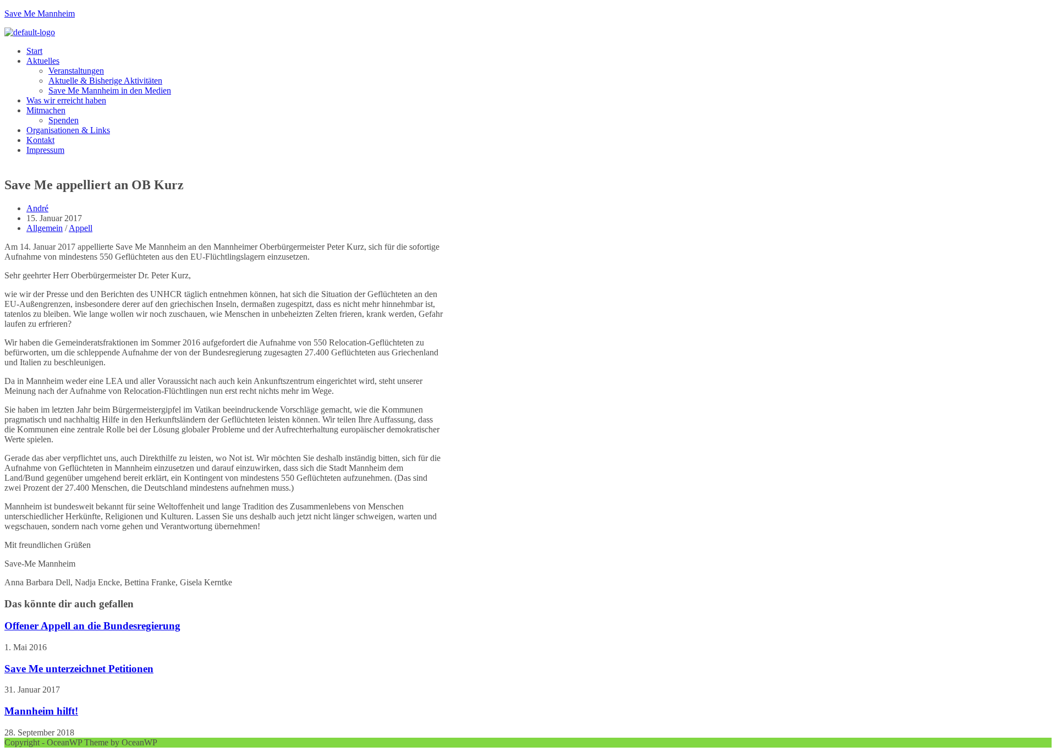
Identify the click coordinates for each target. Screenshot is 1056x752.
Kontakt (40, 140)
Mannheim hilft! (41, 711)
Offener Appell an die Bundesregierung (92, 626)
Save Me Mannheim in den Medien (109, 90)
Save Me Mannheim (39, 13)
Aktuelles (42, 60)
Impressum (45, 150)
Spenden (63, 120)
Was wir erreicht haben (66, 100)
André (37, 208)
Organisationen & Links (68, 130)
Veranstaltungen (76, 70)
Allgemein (44, 228)
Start (34, 51)
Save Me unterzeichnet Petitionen (78, 668)
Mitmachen (45, 110)
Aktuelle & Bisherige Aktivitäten (105, 80)
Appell (80, 228)
